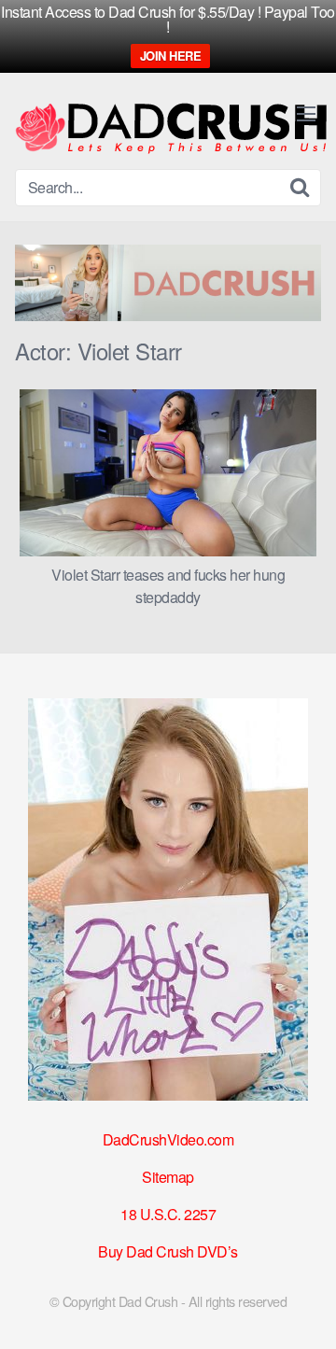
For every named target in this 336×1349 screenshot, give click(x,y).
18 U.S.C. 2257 (168, 1214)
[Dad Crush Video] (171, 128)
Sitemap (168, 1176)
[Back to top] (303, 1308)
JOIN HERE (171, 55)
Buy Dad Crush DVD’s (168, 1251)
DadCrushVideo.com (168, 1139)
